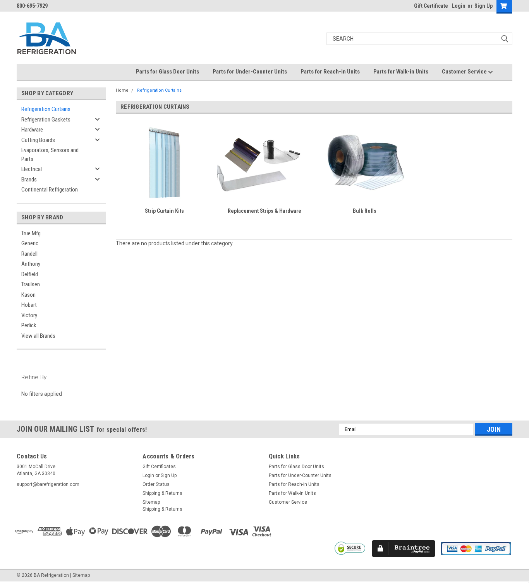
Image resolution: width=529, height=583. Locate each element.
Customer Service (465, 71)
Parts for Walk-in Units (400, 71)
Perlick (28, 325)
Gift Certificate (431, 6)
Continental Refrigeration (49, 189)
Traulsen (30, 284)
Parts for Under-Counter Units (250, 71)
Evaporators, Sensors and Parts (50, 154)
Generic (29, 243)
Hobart (29, 304)
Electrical (31, 169)
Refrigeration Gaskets (45, 119)
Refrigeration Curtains (45, 109)
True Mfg (31, 233)
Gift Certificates (159, 466)
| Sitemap (80, 575)
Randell (29, 253)
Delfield (29, 274)
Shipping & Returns (162, 493)
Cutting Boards (38, 140)
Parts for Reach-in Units (330, 71)
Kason (28, 294)
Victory (29, 315)
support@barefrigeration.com (48, 484)
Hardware (32, 129)
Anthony (30, 263)
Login (458, 6)
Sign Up (483, 6)
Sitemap (151, 502)
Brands (29, 179)
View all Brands (38, 335)
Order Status (156, 484)
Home (122, 90)
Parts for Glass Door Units (167, 71)
